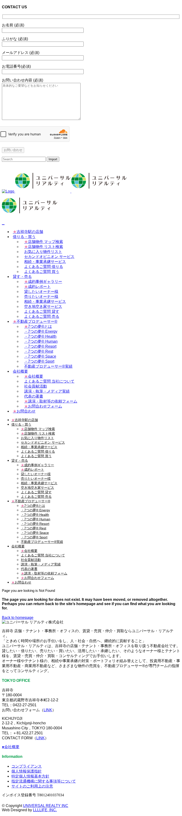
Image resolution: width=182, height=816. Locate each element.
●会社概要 (10, 747)
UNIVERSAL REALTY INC (45, 806)
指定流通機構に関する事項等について (43, 781)
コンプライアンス (26, 766)
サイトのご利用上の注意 (32, 786)
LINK (48, 710)
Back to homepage (17, 618)
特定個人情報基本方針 (30, 776)
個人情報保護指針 (26, 771)
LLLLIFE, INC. (45, 810)
